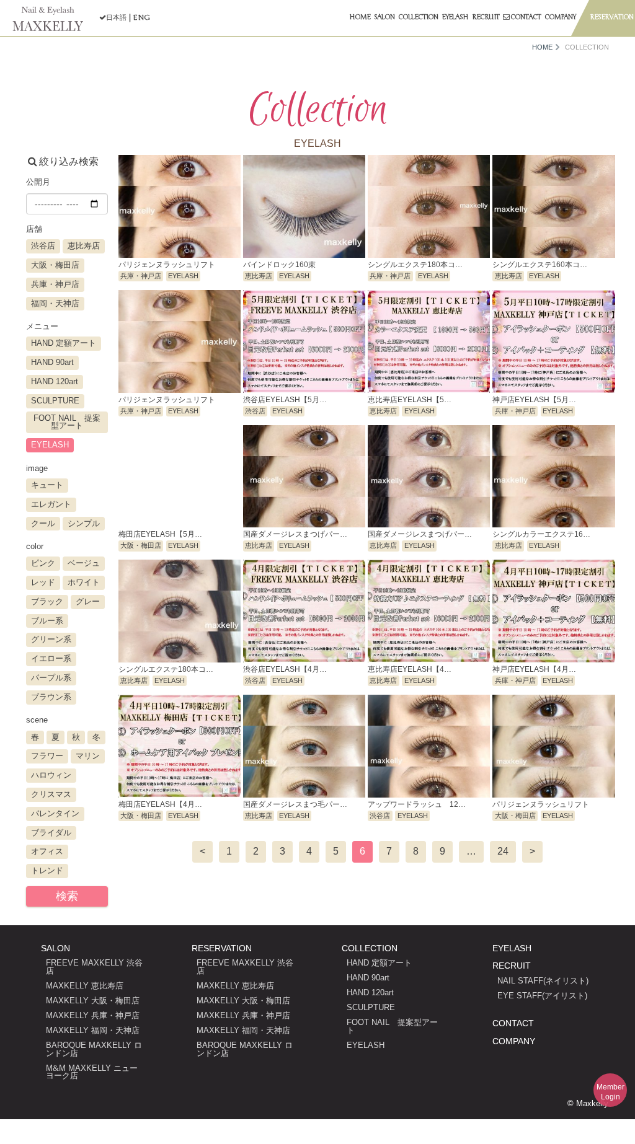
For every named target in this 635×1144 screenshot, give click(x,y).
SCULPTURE (371, 1007)
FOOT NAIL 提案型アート (392, 1026)
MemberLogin (610, 1092)
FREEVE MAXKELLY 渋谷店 (94, 966)
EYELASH (365, 1045)
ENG (141, 17)
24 (502, 851)
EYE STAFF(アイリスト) (542, 995)
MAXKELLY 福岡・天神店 (93, 1030)
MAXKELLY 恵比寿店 (84, 985)
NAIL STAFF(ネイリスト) (542, 980)
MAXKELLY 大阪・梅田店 (93, 1000)
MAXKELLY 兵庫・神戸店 (93, 1015)
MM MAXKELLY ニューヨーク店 (92, 1072)
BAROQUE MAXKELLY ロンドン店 (94, 1049)
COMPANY (513, 1041)
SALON (55, 948)
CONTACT (513, 1023)
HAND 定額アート (379, 962)
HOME (542, 47)
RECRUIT (511, 965)
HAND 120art (370, 992)
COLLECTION (369, 948)
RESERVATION (222, 948)
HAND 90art (368, 977)
